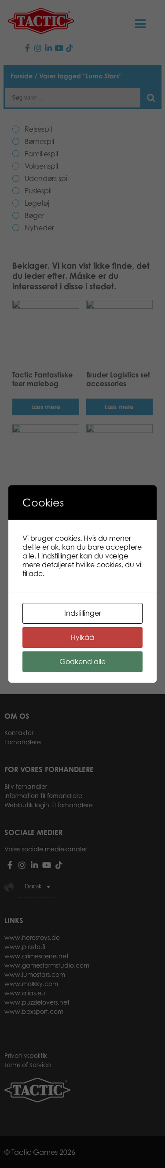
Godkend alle (82, 661)
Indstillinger (82, 613)
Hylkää (82, 637)
